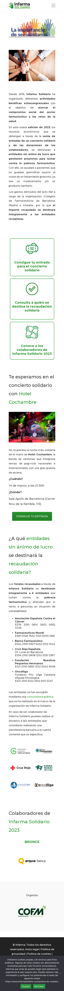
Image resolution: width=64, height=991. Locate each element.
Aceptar (26, 986)
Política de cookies (39, 953)
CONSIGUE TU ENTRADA (32, 516)
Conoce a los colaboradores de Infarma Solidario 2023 (32, 350)
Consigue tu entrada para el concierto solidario (32, 266)
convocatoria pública (40, 696)
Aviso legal (32, 949)
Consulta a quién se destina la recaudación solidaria (32, 306)
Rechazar (39, 986)
